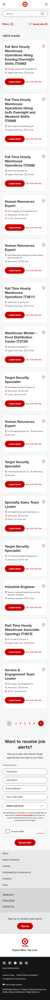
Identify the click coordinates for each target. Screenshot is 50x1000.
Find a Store (8, 900)
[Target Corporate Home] (25, 4)
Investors (7, 878)
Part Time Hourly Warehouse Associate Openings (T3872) (22, 629)
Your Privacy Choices (14, 985)
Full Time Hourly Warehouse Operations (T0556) (20, 161)
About (5, 853)
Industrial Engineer (20, 587)
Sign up (25, 926)
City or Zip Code (14, 796)
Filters (5, 24)
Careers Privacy (8, 975)
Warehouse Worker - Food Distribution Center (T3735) (21, 337)
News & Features (10, 859)
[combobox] (25, 14)
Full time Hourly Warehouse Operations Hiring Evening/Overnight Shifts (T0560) (19, 55)
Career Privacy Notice (24, 815)
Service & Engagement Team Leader (20, 674)
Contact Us (8, 906)
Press (5, 884)
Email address (13, 788)
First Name (12, 771)
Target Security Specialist (17, 379)
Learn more (15, 81)
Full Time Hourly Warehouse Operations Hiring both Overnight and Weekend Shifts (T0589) (20, 110)
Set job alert (25, 842)
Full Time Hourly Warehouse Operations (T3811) (20, 292)
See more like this (34, 81)
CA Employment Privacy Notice (14, 979)
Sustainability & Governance (16, 872)
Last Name (12, 780)
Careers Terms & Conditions (27, 975)
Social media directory (10, 968)
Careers (6, 866)
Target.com (7, 894)
